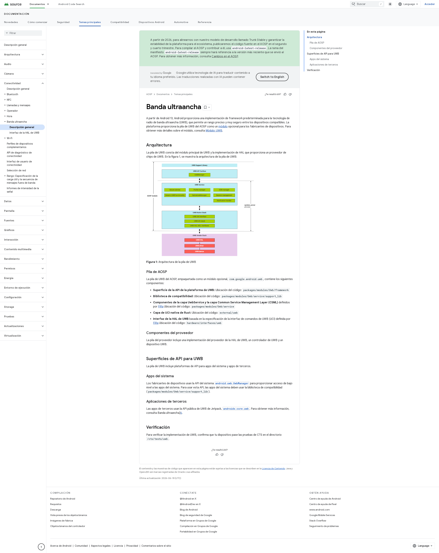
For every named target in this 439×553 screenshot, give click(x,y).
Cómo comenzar (37, 22)
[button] (20, 54)
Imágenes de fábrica (61, 520)
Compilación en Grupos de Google (199, 526)
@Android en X (188, 498)
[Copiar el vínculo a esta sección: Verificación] (173, 428)
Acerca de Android (60, 545)
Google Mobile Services (322, 515)
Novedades (11, 22)
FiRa (160, 306)
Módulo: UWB (214, 130)
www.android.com (319, 509)
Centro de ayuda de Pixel (322, 504)
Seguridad (63, 22)
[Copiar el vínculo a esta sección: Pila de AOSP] (170, 272)
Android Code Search (71, 4)
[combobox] (367, 4)
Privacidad (132, 545)
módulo (223, 126)
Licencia (118, 545)
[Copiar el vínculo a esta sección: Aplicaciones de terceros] (190, 402)
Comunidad (81, 545)
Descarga (55, 509)
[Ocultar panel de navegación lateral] (41, 546)
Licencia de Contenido (273, 468)
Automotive (181, 22)
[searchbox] (23, 33)
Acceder (430, 4)
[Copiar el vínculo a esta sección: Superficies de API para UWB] (206, 359)
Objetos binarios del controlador (67, 526)
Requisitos (55, 504)
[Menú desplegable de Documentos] (49, 4)
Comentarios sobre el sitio (156, 545)
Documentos (37, 4)
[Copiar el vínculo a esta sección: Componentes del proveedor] (196, 333)
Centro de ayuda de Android (325, 498)
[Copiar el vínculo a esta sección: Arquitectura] (175, 145)
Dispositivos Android (151, 22)
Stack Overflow (317, 520)
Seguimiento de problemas (324, 526)
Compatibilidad (119, 22)
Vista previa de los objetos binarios (68, 515)
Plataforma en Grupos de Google (198, 520)
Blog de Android (189, 509)
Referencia (204, 22)
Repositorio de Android (62, 498)
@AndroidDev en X (190, 504)
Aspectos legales (100, 545)
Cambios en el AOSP (225, 56)
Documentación (16, 13)
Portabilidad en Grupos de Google (198, 531)
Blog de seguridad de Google (196, 515)
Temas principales (90, 22)
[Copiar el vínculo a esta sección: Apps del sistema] (177, 376)
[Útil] (285, 94)
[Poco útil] (290, 94)
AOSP (149, 94)
